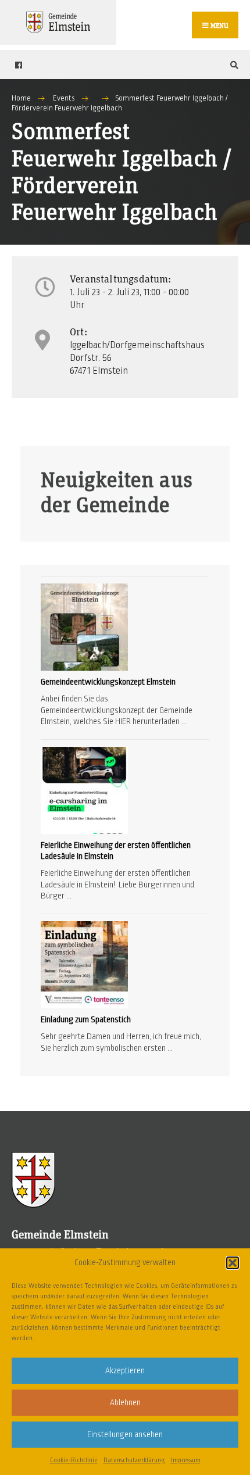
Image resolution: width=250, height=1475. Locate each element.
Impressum (186, 1459)
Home (21, 98)
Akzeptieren (125, 1370)
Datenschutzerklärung (134, 1459)
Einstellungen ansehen (125, 1434)
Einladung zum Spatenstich (86, 1019)
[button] (232, 1263)
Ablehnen (125, 1402)
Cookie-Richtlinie (74, 1459)
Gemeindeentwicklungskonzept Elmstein (108, 681)
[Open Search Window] (232, 65)
